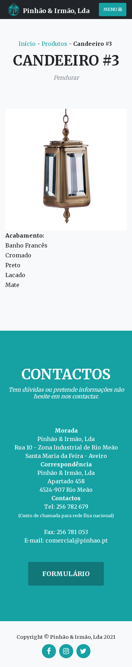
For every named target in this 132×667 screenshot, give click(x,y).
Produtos (54, 43)
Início (27, 43)
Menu (110, 9)
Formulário (66, 574)
